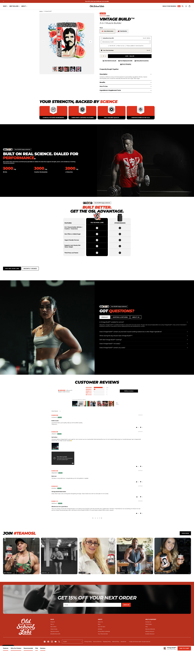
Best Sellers (53, 626)
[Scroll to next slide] (190, 1)
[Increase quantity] (105, 56)
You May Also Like (12, 268)
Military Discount (149, 631)
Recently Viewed (30, 268)
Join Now (185, 533)
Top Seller (102, 13)
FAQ (36, 648)
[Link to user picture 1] (55, 446)
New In (52, 624)
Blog (99, 624)
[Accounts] (186, 6)
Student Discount (149, 634)
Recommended (28, 648)
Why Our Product (16, 648)
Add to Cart (184, 648)
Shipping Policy (107, 641)
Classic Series (53, 629)
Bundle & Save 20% (55, 634)
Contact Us (148, 622)
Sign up (126, 605)
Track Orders (148, 624)
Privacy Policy (88, 641)
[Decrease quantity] (101, 56)
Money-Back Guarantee (104, 631)
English (65, 641)
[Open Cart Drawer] (189, 6)
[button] (67, 40)
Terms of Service (97, 641)
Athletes (100, 629)
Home (41, 11)
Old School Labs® (137, 641)
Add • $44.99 (129, 56)
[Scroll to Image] (55, 69)
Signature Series (54, 631)
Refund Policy (116, 641)
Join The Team (101, 626)
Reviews (42, 648)
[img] (55, 415)
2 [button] (95, 518)
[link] (97, 1)
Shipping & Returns (120, 317)
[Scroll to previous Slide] (3, 1)
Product (104, 317)
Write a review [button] (128, 391)
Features (5, 648)
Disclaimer (123, 641)
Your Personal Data (103, 634)
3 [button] (97, 518)
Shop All (52, 622)
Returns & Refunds (150, 629)
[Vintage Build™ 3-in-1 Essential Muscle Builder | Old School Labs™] (97, 6)
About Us (135, 317)
